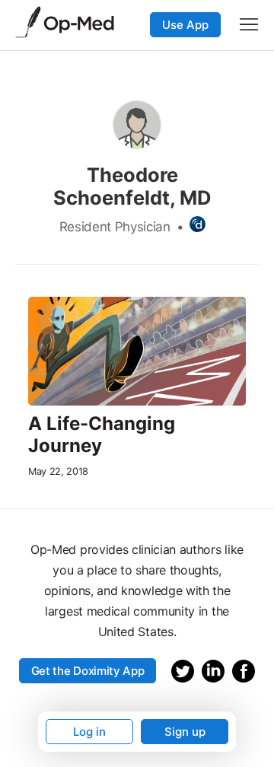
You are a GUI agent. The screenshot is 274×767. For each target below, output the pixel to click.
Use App (185, 25)
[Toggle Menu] (249, 24)
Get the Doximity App (88, 671)
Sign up (185, 731)
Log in (89, 731)
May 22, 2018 (58, 471)
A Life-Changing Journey (101, 435)
